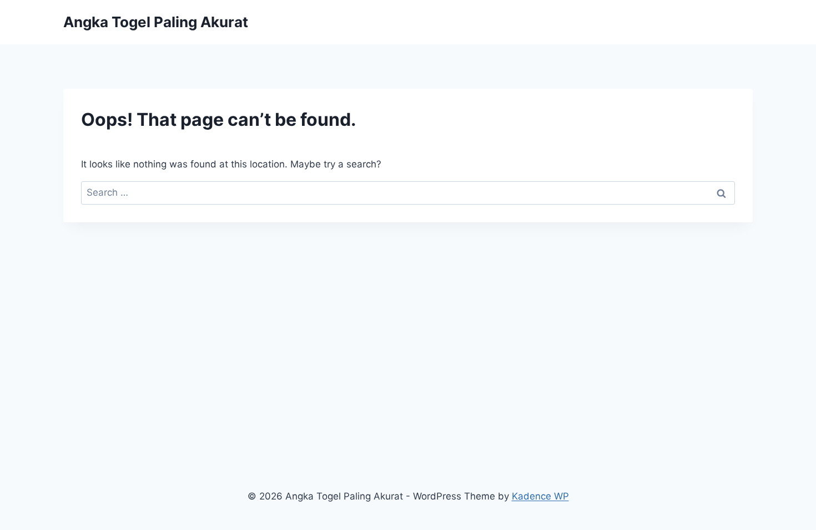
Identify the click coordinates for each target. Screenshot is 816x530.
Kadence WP (540, 496)
